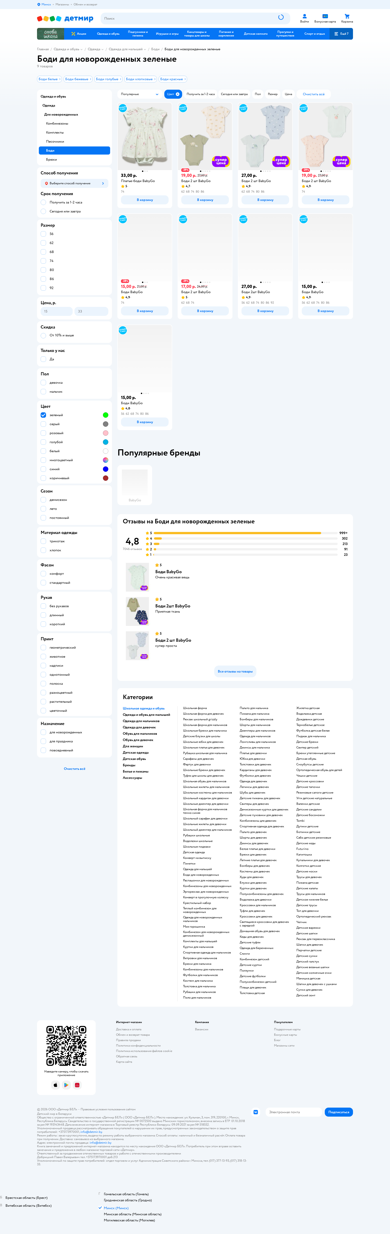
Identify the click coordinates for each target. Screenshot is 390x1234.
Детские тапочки (308, 787)
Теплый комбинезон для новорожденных (199, 910)
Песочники (55, 141)
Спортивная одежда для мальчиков (207, 952)
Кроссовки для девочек (256, 916)
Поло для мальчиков (197, 997)
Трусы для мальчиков (310, 894)
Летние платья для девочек (258, 860)
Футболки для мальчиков (200, 975)
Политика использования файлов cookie (144, 1051)
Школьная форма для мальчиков (205, 725)
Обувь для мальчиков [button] (140, 733)
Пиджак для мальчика (311, 736)
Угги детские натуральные (314, 798)
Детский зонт (305, 995)
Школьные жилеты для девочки (204, 824)
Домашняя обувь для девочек (260, 931)
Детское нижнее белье (312, 899)
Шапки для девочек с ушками (316, 984)
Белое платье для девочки (257, 849)
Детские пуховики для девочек (261, 815)
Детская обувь (306, 759)
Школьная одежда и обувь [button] (144, 708)
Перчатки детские (309, 950)
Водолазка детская (309, 714)
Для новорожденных (61, 114)
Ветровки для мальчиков (200, 958)
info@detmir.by (91, 1132)
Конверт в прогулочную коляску (205, 897)
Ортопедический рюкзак (313, 916)
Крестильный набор (197, 903)
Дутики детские (307, 826)
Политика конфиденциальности (138, 1045)
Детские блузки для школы (201, 736)
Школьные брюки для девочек (204, 770)
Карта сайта (124, 1062)
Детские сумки (306, 956)
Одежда (94, 49)
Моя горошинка (194, 926)
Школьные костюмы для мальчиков (207, 792)
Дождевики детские (310, 719)
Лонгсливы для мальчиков (258, 742)
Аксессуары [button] (132, 778)
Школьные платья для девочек (204, 747)
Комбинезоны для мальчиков (203, 969)
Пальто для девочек (253, 832)
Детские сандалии (309, 809)
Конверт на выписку (197, 858)
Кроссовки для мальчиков (258, 905)
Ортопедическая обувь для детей (319, 770)
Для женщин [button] (133, 746)
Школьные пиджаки (197, 847)
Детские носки (306, 871)
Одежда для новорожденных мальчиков (202, 919)
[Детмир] (65, 18)
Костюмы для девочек (255, 871)
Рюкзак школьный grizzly (200, 719)
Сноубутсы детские (310, 764)
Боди (155, 49)
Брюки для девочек (253, 854)
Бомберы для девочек (255, 866)
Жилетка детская (308, 708)
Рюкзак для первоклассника (315, 939)
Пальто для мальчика (254, 708)
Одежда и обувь (66, 49)
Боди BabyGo (168, 572)
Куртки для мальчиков (198, 947)
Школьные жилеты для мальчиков (206, 787)
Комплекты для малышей (200, 941)
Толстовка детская (252, 993)
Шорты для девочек (253, 837)
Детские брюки (307, 742)
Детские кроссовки (310, 781)
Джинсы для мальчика (255, 747)
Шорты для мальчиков (255, 725)
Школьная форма (195, 708)
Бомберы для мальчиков (256, 719)
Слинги (245, 954)
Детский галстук (307, 961)
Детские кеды (306, 843)
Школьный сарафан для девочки (205, 818)
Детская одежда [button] (136, 752)
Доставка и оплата (128, 1029)
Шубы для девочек (252, 792)
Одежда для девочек (253, 781)
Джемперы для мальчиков (257, 730)
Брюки (51, 159)
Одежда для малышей (126, 49)
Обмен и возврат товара (133, 1035)
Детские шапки (307, 933)
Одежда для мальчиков (255, 736)
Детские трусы (306, 905)
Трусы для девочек (309, 877)
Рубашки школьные (196, 835)
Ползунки (247, 970)
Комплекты (55, 132)
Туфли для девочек (252, 911)
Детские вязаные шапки (312, 967)
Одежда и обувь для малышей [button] (146, 714)
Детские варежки (308, 928)
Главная (43, 49)
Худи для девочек (252, 877)
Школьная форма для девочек (203, 714)
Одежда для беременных (257, 948)
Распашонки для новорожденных (206, 880)
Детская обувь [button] (134, 759)
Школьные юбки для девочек (203, 742)
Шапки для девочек (309, 945)
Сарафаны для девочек (198, 759)
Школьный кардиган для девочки (206, 798)
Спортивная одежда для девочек (262, 826)
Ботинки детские (308, 832)
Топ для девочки (307, 911)
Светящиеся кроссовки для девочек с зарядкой (264, 923)
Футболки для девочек (255, 776)
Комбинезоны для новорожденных (207, 886)
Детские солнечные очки (314, 973)
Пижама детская (307, 883)
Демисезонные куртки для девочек (264, 809)
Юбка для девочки (252, 759)
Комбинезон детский (254, 959)
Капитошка (304, 854)
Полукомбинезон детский (258, 982)
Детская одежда (194, 852)
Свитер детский (307, 747)
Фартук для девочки (197, 764)
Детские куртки (251, 965)
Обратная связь (126, 1056)
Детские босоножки (310, 815)
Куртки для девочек (253, 888)
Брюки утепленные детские (315, 753)
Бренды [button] (129, 765)
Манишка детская (308, 978)
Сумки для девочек (309, 990)
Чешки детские (306, 776)
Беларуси (65, 1114)
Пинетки (189, 863)
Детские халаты (307, 888)
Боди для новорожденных (201, 875)
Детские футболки (253, 976)
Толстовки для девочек (255, 764)
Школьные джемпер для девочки (205, 804)
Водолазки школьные (198, 841)
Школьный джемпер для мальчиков (207, 830)
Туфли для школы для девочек (203, 776)
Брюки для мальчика (197, 964)
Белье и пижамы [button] (136, 771)
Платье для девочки (253, 753)
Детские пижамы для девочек (260, 798)
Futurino (302, 849)
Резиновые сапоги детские (314, 792)
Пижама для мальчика (254, 714)
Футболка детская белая (313, 730)
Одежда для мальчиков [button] (141, 721)
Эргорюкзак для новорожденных (206, 892)
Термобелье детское (310, 725)
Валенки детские (308, 804)
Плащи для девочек (253, 987)
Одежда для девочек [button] (139, 727)
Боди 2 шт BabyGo (173, 640)
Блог (277, 1040)
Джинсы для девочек (254, 843)
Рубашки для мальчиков (199, 992)
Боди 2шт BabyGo (172, 606)
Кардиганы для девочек (256, 770)
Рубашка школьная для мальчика (205, 753)
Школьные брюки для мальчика (205, 730)
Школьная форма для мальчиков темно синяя (205, 811)
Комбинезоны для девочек (258, 821)
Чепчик (301, 922)
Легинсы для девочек (254, 787)
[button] (341, 34)
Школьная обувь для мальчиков (204, 781)
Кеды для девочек (252, 937)
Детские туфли (250, 942)
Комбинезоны (57, 123)
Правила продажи (128, 1040)
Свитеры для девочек (254, 804)
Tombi (300, 821)
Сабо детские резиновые (313, 837)
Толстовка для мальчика (199, 986)
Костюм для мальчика (198, 981)
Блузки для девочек (253, 883)
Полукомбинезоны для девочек (262, 894)
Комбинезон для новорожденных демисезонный (206, 933)
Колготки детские (308, 866)
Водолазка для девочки (256, 899)
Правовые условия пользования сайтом (108, 1109)
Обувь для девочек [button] (138, 740)
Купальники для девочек (313, 860)
